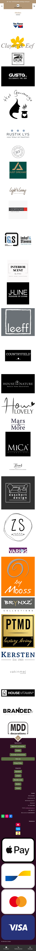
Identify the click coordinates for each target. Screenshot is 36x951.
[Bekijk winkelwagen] (34, 6)
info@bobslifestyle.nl (30, 808)
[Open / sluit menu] (2, 6)
